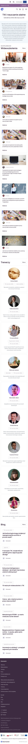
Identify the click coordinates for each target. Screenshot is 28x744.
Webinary (3, 664)
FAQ (2, 701)
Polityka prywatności (5, 704)
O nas (2, 699)
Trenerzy (3, 686)
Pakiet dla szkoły (4, 684)
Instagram (4, 712)
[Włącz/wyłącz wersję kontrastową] (10, 1)
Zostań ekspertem (5, 689)
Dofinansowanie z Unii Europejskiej (8, 691)
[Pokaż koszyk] (20, 9)
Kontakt (2, 695)
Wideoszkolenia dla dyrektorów (7, 679)
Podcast (4, 714)
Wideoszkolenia (4, 667)
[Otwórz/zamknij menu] (26, 9)
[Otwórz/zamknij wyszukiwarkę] (17, 9)
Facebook (4, 710)
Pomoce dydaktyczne (5, 674)
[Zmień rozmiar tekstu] (13, 1)
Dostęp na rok (4, 676)
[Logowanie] (23, 9)
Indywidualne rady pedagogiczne (8, 682)
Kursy (2, 671)
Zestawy (3, 669)
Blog (2, 697)
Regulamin (3, 706)
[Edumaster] (2, 9)
